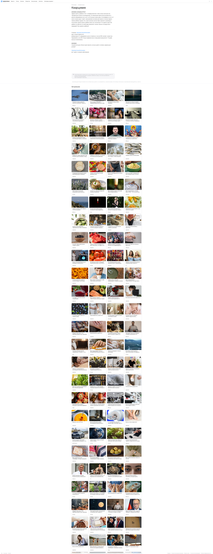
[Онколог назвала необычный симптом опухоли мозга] (115, 365)
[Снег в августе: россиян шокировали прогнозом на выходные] (80, 187)
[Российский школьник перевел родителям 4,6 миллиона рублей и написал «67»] (97, 133)
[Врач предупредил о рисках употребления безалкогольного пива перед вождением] (97, 347)
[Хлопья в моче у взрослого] (133, 382)
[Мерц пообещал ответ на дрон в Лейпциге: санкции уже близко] (133, 507)
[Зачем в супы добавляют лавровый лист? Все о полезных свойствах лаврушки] (80, 222)
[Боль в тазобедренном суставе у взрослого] (115, 169)
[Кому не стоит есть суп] (80, 418)
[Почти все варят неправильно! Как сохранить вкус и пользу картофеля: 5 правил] (133, 169)
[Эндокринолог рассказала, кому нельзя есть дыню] (133, 205)
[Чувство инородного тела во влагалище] (115, 347)
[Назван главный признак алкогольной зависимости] (115, 293)
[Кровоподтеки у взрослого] (97, 329)
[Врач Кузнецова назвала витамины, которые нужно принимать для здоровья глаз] (133, 471)
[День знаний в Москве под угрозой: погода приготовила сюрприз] (115, 205)
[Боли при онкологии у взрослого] (133, 293)
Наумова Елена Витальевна (83, 32)
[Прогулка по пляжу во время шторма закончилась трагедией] (133, 98)
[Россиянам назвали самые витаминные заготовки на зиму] (115, 454)
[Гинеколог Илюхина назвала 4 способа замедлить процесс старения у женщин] (97, 222)
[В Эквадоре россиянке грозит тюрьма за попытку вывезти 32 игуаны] (133, 489)
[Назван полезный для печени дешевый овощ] (97, 169)
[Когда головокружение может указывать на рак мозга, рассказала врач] (80, 258)
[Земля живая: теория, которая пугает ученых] (97, 436)
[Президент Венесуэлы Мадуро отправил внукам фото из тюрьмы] (133, 329)
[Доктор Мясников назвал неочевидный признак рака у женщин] (97, 418)
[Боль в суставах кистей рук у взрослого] (133, 240)
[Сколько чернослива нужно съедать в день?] (80, 240)
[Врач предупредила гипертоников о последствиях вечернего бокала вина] (133, 276)
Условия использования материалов (177, 553)
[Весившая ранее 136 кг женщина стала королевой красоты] (80, 525)
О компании (5, 553)
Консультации (74, 4)
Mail (1, 553)
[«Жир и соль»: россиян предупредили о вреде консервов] (115, 276)
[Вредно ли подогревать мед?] (133, 542)
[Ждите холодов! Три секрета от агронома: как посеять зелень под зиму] (115, 436)
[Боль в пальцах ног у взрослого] (115, 489)
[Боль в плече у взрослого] (80, 542)
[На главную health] (6, 1)
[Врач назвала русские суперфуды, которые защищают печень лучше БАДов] (80, 454)
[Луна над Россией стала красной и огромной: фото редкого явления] (97, 507)
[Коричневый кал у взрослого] (97, 311)
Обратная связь (186, 553)
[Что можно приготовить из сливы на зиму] (80, 311)
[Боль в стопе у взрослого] (133, 418)
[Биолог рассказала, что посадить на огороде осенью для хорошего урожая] (97, 489)
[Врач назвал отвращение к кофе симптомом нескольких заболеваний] (97, 276)
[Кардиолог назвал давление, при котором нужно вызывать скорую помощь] (80, 151)
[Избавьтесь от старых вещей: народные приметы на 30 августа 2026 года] (97, 382)
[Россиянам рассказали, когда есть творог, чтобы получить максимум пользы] (115, 151)
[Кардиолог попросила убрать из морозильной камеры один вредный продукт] (115, 116)
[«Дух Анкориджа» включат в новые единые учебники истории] (115, 525)
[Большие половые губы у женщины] (115, 98)
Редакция (169, 553)
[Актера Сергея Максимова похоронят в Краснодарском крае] (97, 205)
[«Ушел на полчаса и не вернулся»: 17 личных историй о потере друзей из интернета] (115, 507)
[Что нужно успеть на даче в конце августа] (80, 489)
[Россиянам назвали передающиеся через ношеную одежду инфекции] (97, 454)
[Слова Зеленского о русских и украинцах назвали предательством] (115, 133)
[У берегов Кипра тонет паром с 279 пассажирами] (80, 205)
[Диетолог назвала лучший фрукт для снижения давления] (80, 382)
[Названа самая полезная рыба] (133, 151)
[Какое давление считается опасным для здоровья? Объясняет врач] (80, 116)
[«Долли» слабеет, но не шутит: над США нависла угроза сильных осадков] (115, 382)
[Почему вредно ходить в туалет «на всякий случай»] (115, 311)
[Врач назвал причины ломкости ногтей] (133, 454)
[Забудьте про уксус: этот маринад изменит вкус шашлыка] (80, 329)
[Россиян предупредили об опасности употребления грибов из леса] (115, 471)
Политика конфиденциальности (206, 553)
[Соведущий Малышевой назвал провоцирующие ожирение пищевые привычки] (80, 169)
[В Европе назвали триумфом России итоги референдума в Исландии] (115, 240)
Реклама (9, 553)
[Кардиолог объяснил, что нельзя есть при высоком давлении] (97, 151)
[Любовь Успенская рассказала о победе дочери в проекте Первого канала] (133, 258)
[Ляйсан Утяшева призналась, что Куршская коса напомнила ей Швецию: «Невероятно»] (97, 471)
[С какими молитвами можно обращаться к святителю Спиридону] (133, 133)
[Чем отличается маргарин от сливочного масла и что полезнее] (97, 525)
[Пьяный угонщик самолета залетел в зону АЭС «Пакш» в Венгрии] (80, 98)
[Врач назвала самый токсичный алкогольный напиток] (115, 187)
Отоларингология (81, 4)
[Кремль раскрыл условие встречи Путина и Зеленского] (80, 471)
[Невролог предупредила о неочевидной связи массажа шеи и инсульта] (80, 365)
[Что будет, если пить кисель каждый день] (80, 293)
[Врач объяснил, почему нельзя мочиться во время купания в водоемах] (97, 542)
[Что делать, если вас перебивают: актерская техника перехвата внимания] (115, 542)
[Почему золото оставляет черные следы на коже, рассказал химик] (133, 311)
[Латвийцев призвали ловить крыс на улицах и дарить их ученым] (115, 329)
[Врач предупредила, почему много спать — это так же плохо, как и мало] (133, 187)
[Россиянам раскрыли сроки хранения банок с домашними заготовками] (115, 258)
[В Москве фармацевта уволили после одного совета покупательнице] (133, 400)
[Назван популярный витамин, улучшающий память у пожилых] (80, 133)
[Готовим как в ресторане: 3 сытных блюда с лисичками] (80, 276)
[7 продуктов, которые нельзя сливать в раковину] (115, 222)
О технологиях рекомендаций (195, 553)
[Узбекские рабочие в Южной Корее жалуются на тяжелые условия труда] (115, 400)
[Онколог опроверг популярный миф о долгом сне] (133, 365)
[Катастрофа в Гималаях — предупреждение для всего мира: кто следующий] (97, 98)
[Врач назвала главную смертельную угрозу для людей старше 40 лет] (97, 293)
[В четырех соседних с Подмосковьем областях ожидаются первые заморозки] (97, 365)
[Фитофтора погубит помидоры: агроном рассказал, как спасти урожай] (97, 258)
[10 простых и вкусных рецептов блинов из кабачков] (97, 187)
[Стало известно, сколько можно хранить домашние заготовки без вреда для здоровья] (97, 400)
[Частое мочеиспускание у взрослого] (133, 222)
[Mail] (1, 1)
